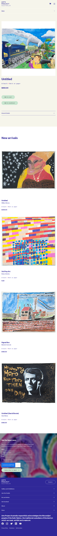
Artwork (4, 83)
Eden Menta (4, 415)
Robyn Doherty (5, 274)
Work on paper (14, 83)
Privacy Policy (4, 528)
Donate (50, 482)
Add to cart (8, 97)
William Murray (5, 203)
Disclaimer (11, 528)
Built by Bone (19, 528)
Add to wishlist (9, 103)
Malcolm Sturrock (6, 344)
